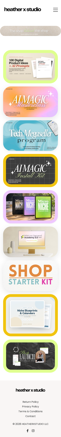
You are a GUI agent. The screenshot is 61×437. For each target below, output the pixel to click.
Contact (30, 416)
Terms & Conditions (30, 411)
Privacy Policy (30, 406)
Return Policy (31, 402)
